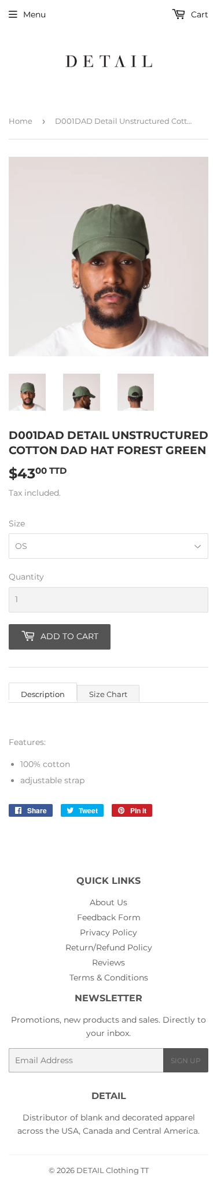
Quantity (26, 576)
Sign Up (186, 1060)
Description (43, 694)
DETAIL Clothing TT (112, 1170)
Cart (198, 14)
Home (20, 121)
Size (17, 523)
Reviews (108, 962)
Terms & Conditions (108, 977)
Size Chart (108, 694)
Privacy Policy (108, 932)
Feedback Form (109, 917)
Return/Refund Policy (108, 947)
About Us (108, 902)
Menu (34, 14)
